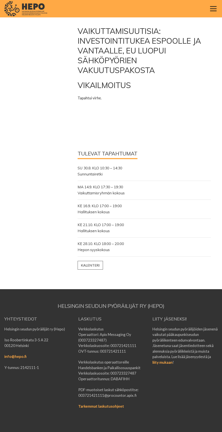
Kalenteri (90, 265)
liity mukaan (162, 362)
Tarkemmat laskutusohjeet (101, 406)
